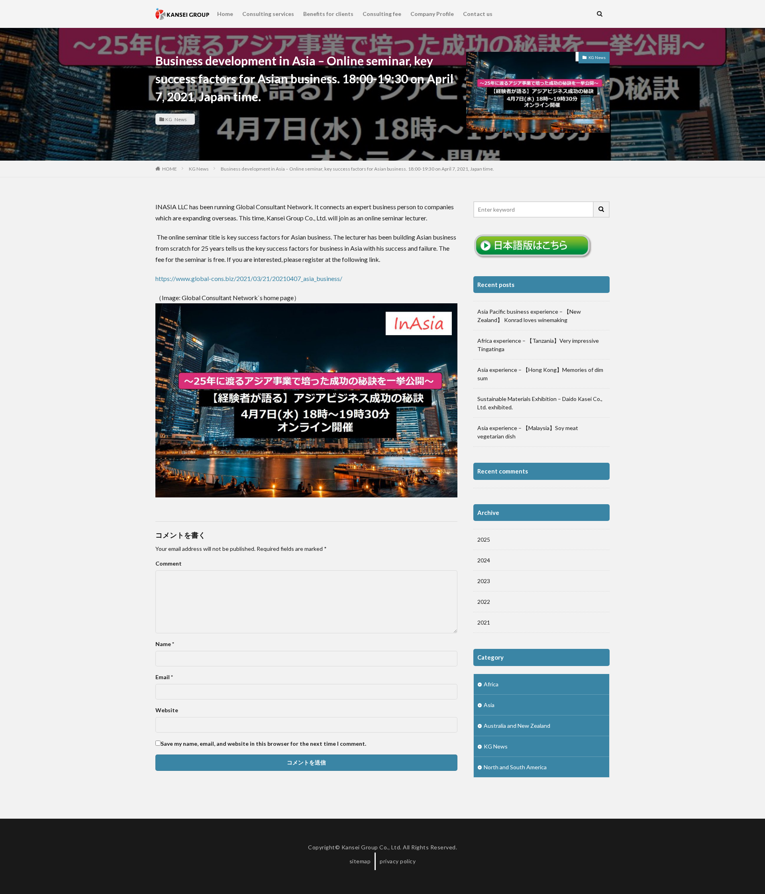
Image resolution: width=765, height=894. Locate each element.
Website (166, 710)
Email (164, 677)
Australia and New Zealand (517, 725)
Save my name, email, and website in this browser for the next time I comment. (263, 744)
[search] (602, 209)
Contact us (477, 13)
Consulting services (268, 13)
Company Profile (432, 13)
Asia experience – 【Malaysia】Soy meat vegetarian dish (527, 432)
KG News (176, 119)
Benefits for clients (328, 13)
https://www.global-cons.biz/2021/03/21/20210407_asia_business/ (248, 278)
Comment (168, 563)
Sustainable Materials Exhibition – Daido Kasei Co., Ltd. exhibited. (539, 403)
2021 (483, 622)
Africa (491, 684)
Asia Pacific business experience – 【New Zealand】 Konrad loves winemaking (529, 315)
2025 (483, 539)
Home (225, 13)
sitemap (360, 861)
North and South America (515, 767)
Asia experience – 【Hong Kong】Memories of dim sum (540, 373)
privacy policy (398, 861)
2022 (483, 601)
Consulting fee (382, 13)
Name (164, 644)
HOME (169, 168)
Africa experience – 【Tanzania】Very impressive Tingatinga (538, 344)
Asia (489, 704)
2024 (483, 560)
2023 (483, 581)
